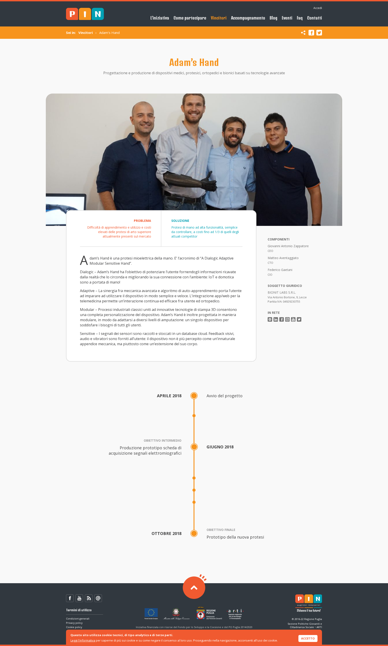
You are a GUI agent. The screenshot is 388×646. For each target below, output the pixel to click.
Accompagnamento (248, 17)
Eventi (287, 17)
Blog (273, 17)
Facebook (311, 32)
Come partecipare (190, 17)
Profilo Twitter (299, 319)
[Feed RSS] (89, 598)
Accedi (317, 8)
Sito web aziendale (270, 319)
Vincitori (219, 17)
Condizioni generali (77, 618)
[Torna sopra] (194, 587)
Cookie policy (74, 627)
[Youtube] (79, 598)
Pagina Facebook (281, 319)
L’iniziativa (159, 17)
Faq (300, 17)
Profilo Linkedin (275, 319)
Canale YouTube (293, 319)
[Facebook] (70, 598)
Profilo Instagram (287, 319)
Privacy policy (74, 622)
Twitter (319, 32)
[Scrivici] (98, 598)
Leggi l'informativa (83, 640)
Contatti (314, 17)
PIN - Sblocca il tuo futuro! (85, 14)
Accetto (308, 638)
